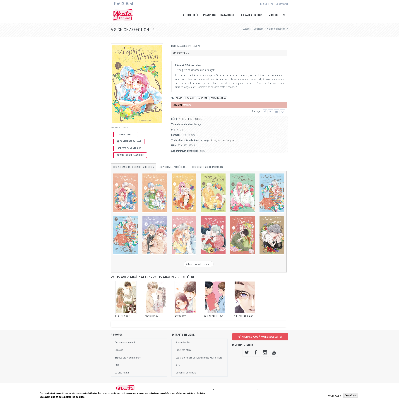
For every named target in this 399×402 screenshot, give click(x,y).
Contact (119, 349)
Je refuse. (351, 395)
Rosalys (215, 140)
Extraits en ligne (252, 15)
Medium (187, 105)
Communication (218, 98)
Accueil (246, 28)
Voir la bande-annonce (132, 155)
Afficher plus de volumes (198, 264)
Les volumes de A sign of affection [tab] (133, 167)
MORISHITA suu (181, 53)
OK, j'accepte (334, 395)
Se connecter (282, 3)
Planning (209, 15)
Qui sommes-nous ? (125, 342)
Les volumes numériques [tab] (173, 167)
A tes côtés (180, 316)
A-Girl (178, 365)
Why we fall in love (213, 316)
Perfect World (122, 316)
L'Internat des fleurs (185, 372)
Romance (190, 98)
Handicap (202, 98)
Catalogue (227, 15)
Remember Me (182, 342)
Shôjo (179, 98)
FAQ (117, 365)
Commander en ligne (130, 141)
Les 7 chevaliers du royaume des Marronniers (198, 357)
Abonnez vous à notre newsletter (261, 336)
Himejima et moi (183, 349)
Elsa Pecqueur (228, 140)
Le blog (263, 3)
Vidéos (273, 15)
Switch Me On (151, 316)
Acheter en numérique (129, 148)
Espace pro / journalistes (128, 357)
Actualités (191, 15)
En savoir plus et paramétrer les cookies (62, 396)
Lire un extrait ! (126, 134)
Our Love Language (243, 316)
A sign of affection (190, 118)
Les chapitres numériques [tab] (207, 167)
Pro (271, 3)
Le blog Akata (122, 372)
